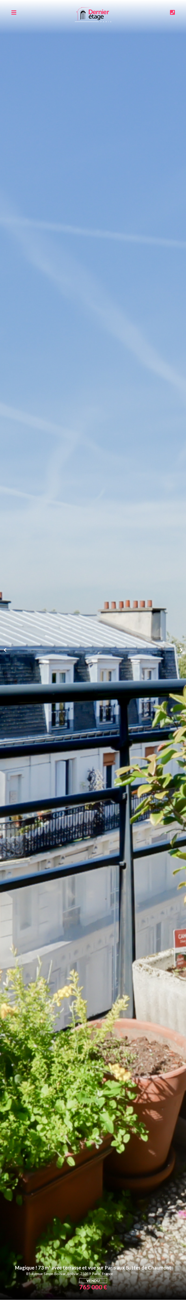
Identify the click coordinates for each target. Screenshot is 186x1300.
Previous (5, 650)
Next (181, 650)
